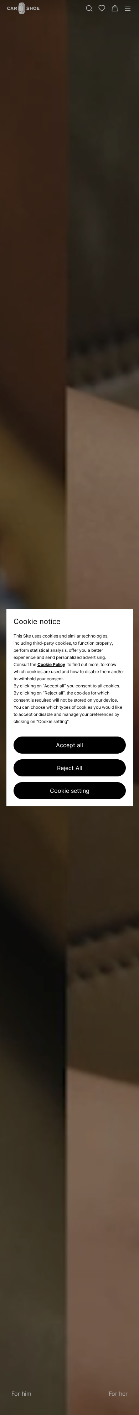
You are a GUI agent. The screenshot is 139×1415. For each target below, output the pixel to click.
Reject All (69, 767)
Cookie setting (69, 790)
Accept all (69, 745)
